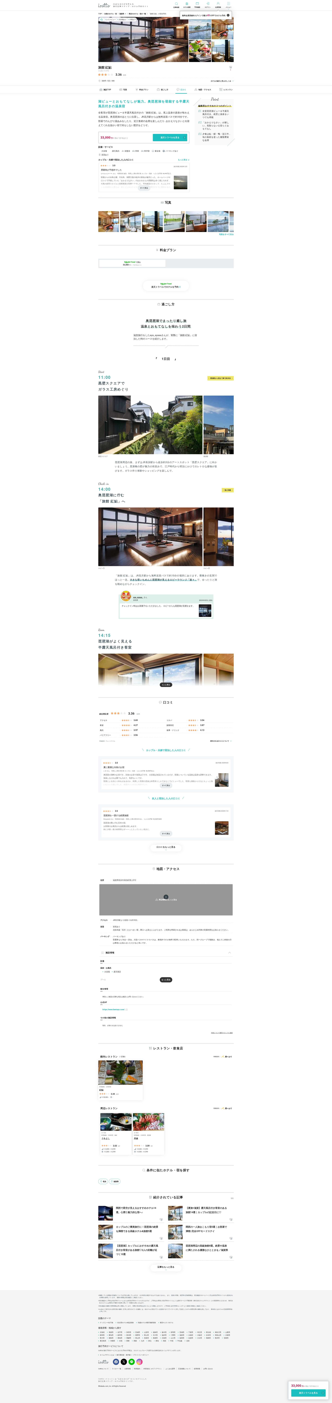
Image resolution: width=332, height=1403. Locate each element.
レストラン (228, 90)
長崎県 (208, 1338)
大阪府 (199, 1335)
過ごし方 (164, 90)
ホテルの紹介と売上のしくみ (221, 81)
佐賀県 (190, 1338)
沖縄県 (112, 1341)
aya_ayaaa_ (138, 597)
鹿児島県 (103, 1341)
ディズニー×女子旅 (106, 1323)
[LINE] (132, 1362)
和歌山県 (218, 1335)
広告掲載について (184, 1369)
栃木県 (164, 1332)
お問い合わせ (208, 1369)
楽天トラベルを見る (170, 137)
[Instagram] (139, 1362)
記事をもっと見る (166, 1267)
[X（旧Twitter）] (124, 1362)
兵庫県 (227, 1335)
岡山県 (137, 1338)
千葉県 (190, 1332)
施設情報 (110, 952)
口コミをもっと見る (166, 847)
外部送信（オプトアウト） (152, 1369)
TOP (100, 14)
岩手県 (120, 1332)
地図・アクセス (204, 90)
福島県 (155, 1332)
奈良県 (208, 1335)
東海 (157, 1341)
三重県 (173, 1335)
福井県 (164, 1335)
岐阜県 (120, 1335)
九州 (142, 1341)
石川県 (155, 1335)
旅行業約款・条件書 (124, 1355)
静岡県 (102, 1335)
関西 (135, 1341)
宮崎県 (226, 1338)
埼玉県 (199, 1332)
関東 (128, 1341)
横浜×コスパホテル (166, 1323)
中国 (171, 1341)
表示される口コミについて (219, 741)
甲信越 (179, 1341)
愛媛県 (128, 1338)
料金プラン (143, 90)
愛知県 (111, 1335)
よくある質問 (170, 1369)
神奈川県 (218, 1332)
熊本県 (217, 1338)
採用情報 (197, 1369)
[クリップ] (161, 1220)
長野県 (137, 1335)
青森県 (111, 1332)
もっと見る (182, 160)
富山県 (146, 1335)
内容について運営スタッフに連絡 (222, 1033)
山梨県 (227, 1332)
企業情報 (127, 1369)
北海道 (102, 1332)
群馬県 (173, 1332)
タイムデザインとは (107, 1355)
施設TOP (107, 90)
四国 (164, 1341)
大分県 (199, 1338)
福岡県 (182, 1338)
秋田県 (128, 1332)
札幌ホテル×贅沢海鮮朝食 (147, 1323)
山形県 (146, 1332)
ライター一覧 (116, 1369)
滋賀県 (182, 1335)
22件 (124, 75)
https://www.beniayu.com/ (113, 1009)
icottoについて (103, 1369)
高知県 (120, 1338)
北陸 (187, 1341)
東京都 (208, 1332)
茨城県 (182, 1332)
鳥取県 (146, 1338)
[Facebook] (116, 1362)
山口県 (173, 1338)
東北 (149, 1341)
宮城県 (137, 1332)
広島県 (164, 1338)
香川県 (102, 1338)
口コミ (183, 90)
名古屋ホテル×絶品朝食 (125, 1323)
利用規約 (137, 1369)
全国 (120, 1341)
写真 (125, 90)
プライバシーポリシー (141, 1355)
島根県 (155, 1338)
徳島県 (111, 1338)
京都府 (190, 1335)
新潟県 (128, 1335)
